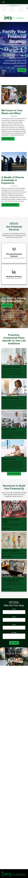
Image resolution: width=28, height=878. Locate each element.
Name (14, 609)
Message (14, 632)
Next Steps (14, 643)
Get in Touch (7, 305)
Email (14, 617)
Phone (14, 624)
